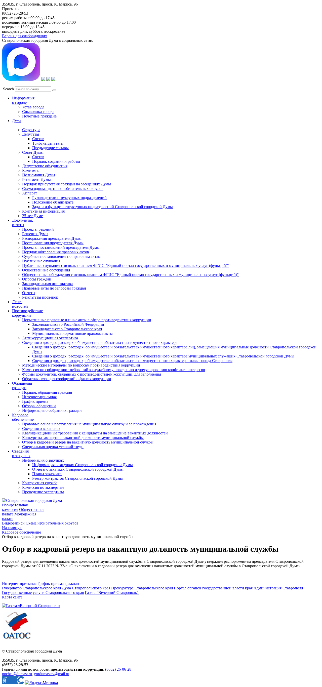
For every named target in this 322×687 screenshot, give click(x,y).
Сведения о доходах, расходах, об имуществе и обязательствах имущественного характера (99, 342)
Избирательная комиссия (15, 507)
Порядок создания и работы (56, 161)
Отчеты (28, 293)
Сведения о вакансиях (41, 428)
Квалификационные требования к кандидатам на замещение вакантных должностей (95, 433)
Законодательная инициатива (47, 283)
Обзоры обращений (39, 406)
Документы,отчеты (22, 222)
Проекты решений (38, 229)
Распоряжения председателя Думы (52, 238)
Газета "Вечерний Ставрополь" (112, 592)
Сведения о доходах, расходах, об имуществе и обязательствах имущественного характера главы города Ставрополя (132, 360)
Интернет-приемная (39, 397)
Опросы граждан (36, 279)
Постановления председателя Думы (53, 243)
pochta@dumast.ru (17, 674)
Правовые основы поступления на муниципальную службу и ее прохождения (89, 424)
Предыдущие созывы (50, 148)
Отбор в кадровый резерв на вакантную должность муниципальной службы (87, 442)
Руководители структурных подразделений (69, 197)
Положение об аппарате (52, 202)
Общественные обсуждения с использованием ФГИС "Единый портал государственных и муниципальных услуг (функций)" (130, 274)
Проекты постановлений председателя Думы (61, 247)
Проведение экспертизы (43, 492)
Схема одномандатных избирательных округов (62, 188)
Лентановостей (20, 304)
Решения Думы (35, 234)
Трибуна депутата (47, 143)
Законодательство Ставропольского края (67, 329)
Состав (38, 139)
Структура (31, 130)
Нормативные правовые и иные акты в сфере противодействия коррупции (86, 320)
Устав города (33, 107)
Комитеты (30, 170)
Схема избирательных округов (52, 523)
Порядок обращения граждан (47, 392)
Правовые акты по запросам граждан (54, 288)
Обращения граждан (22, 385)
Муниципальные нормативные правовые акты (72, 333)
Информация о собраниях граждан (52, 410)
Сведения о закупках (21, 453)
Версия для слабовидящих (24, 36)
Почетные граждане (39, 116)
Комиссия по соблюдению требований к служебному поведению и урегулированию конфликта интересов (113, 370)
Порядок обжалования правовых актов (55, 252)
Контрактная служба (39, 483)
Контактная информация (43, 211)
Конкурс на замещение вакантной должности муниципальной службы (83, 437)
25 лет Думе (32, 216)
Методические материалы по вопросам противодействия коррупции (81, 365)
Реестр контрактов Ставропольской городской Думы (77, 478)
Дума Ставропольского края (86, 588)
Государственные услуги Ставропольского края (43, 592)
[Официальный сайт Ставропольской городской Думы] (32, 500)
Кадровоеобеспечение (23, 417)
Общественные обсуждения (46, 270)
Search (8, 89)
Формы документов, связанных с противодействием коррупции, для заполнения (91, 374)
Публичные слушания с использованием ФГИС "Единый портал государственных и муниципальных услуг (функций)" (125, 265)
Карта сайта (12, 597)
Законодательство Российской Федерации (68, 324)
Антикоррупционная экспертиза (50, 338)
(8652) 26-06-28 (118, 669)
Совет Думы (33, 152)
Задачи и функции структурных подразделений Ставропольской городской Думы (102, 207)
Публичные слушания (41, 261)
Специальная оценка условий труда (53, 446)
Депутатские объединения (44, 166)
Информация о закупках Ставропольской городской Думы (82, 465)
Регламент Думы (36, 179)
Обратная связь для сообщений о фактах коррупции (66, 379)
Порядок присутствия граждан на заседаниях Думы (66, 184)
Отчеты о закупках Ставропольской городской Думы (78, 469)
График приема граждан (58, 583)
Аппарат (29, 193)
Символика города (38, 111)
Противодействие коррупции (27, 313)
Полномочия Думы (38, 175)
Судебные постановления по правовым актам (61, 256)
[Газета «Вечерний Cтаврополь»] (31, 605)
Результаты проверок (40, 297)
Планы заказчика (47, 474)
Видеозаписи (13, 523)
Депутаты (30, 134)
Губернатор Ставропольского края (31, 588)
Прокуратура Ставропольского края (142, 588)
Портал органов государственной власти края (213, 588)
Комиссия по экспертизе (43, 487)
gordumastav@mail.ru (51, 674)
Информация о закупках (43, 460)
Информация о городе (23, 100)
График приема (35, 401)
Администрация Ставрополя (278, 588)
